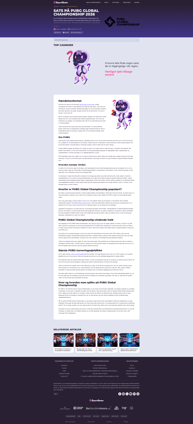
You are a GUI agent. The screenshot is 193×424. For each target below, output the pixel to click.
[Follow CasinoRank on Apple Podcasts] (137, 393)
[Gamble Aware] (98, 408)
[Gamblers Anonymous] (116, 408)
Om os (132, 365)
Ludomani (109, 421)
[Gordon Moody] (78, 408)
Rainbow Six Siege (64, 373)
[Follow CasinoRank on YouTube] (130, 393)
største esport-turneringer (86, 104)
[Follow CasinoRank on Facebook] (119, 393)
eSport (106, 2)
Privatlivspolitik (132, 376)
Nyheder (136, 2)
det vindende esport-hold (95, 223)
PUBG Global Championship (82, 203)
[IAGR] (124, 408)
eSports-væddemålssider (93, 2)
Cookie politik (91, 421)
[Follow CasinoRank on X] (127, 393)
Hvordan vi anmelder (132, 371)
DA (55, 394)
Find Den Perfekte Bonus (100, 368)
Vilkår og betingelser (70, 421)
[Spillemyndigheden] (65, 408)
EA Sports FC (64, 376)
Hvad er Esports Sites (100, 365)
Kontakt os (132, 368)
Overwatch (64, 365)
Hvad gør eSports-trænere (99, 373)
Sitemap (126, 421)
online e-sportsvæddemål (78, 254)
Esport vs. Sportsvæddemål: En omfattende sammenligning (100, 371)
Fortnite (64, 368)
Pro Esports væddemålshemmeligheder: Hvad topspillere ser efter (100, 376)
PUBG (68, 140)
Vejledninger (127, 2)
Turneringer (115, 2)
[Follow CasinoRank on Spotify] (134, 393)
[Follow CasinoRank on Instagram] (123, 393)
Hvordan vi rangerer (132, 373)
